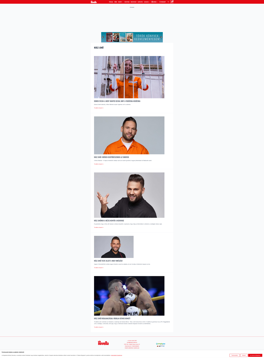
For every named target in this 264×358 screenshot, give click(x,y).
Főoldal (111, 2)
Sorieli (155, 2)
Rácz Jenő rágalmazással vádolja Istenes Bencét (112, 318)
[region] (132, 354)
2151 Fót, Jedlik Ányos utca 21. (132, 344)
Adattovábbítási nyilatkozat (132, 348)
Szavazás (146, 2)
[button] (122, 2)
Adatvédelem (135, 346)
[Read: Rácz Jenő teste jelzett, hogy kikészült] (114, 247)
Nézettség (127, 2)
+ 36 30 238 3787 (132, 340)
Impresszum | (128, 346)
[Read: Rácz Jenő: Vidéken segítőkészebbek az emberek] (129, 135)
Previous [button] (103, 37)
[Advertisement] (132, 19)
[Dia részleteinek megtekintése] (132, 37)
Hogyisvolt (133, 2)
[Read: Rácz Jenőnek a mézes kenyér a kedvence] (129, 195)
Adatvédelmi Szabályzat (116, 355)
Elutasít (244, 355)
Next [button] (161, 37)
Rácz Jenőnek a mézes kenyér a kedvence (109, 220)
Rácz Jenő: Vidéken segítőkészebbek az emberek (111, 157)
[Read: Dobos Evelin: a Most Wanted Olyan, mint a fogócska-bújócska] (129, 77)
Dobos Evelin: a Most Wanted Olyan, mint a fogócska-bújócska (117, 101)
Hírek (115, 2)
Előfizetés (140, 2)
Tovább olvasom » (99, 108)
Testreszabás (234, 355)
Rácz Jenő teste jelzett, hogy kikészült (108, 260)
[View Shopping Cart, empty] (171, 1)
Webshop (163, 2)
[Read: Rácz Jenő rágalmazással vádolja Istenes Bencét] (129, 295)
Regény (120, 2)
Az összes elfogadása (255, 355)
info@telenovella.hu (132, 342)
